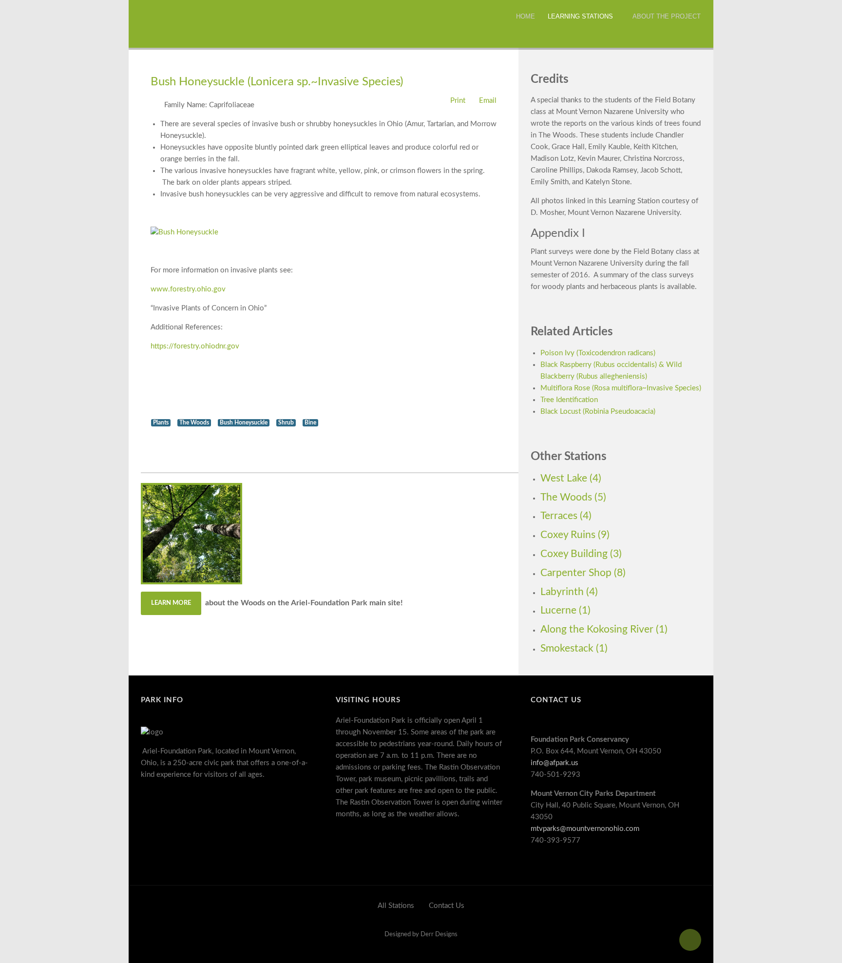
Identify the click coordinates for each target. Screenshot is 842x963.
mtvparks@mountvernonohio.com (585, 828)
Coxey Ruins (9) (575, 535)
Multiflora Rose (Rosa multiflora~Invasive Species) (620, 388)
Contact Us (446, 905)
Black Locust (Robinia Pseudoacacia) (597, 411)
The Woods (194, 422)
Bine (310, 422)
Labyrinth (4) (569, 592)
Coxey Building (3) (581, 554)
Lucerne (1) (565, 610)
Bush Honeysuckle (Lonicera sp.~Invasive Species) (277, 82)
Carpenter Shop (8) (583, 573)
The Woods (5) (573, 497)
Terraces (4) (566, 516)
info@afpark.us (554, 763)
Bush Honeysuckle (244, 422)
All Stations (396, 905)
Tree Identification (569, 400)
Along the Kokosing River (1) (604, 629)
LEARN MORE (171, 603)
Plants (161, 422)
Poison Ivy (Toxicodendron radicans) (597, 353)
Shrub (286, 422)
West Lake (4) (570, 478)
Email (487, 100)
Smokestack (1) (574, 648)
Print (456, 100)
